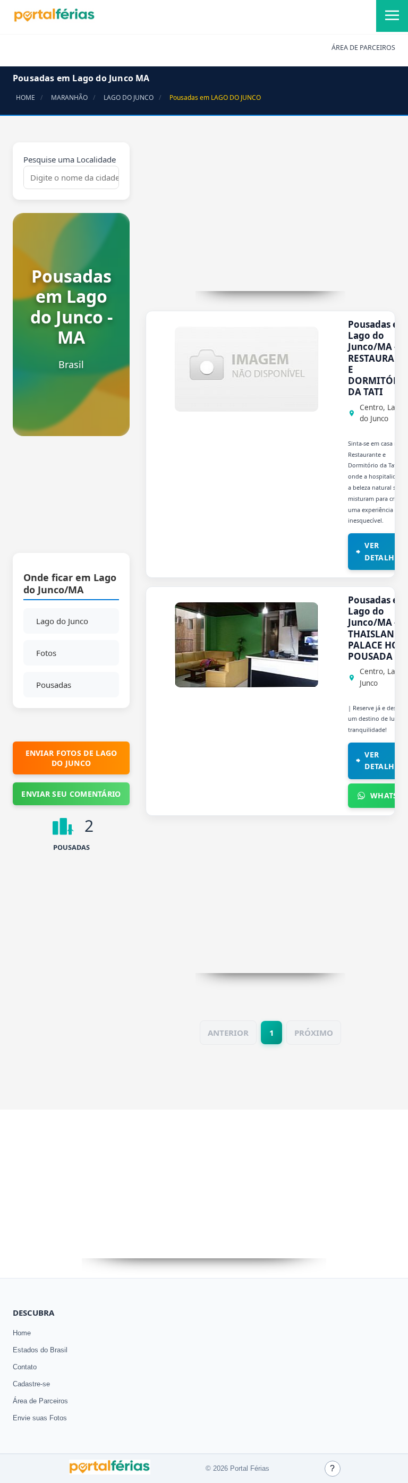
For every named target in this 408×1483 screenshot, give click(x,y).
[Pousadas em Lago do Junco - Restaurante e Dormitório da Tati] (246, 408)
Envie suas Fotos (40, 1418)
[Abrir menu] (392, 16)
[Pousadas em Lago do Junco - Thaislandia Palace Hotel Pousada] (246, 684)
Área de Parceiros (40, 1401)
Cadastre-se (31, 1384)
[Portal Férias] (54, 19)
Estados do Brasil (40, 1350)
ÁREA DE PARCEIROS (363, 47)
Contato (25, 1367)
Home (22, 1333)
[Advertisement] (71, 500)
